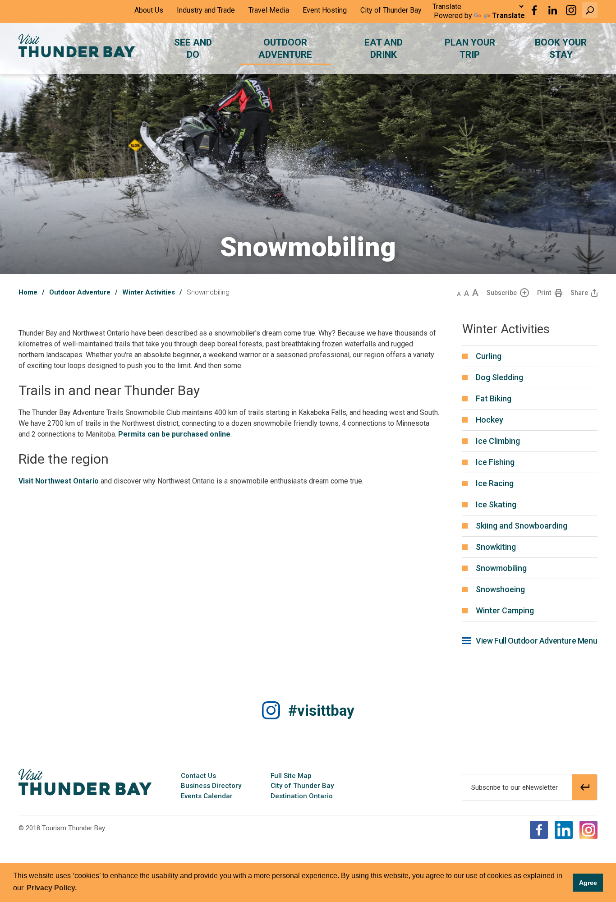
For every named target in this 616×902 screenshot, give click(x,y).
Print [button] (544, 292)
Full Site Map (291, 776)
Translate (508, 15)
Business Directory (211, 786)
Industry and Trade (206, 10)
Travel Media (268, 10)
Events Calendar (207, 796)
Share (579, 292)
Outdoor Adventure (79, 292)
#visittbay (321, 710)
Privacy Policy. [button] (52, 888)
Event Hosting (325, 10)
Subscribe (502, 292)
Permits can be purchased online (174, 434)
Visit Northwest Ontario (58, 481)
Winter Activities (148, 292)
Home (27, 292)
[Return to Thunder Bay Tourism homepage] (85, 782)
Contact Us (198, 776)
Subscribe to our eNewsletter (514, 787)
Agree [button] (588, 882)
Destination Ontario (302, 796)
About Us (148, 10)
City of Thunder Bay (391, 10)
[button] (590, 10)
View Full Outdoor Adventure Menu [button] (536, 640)
